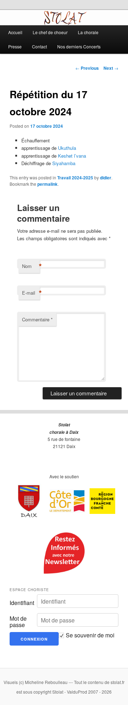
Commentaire (37, 319)
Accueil (15, 32)
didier (105, 177)
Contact (39, 46)
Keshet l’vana (72, 155)
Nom (31, 266)
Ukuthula (67, 147)
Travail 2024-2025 (75, 177)
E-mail (31, 293)
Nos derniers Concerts (79, 46)
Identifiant (22, 603)
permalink (47, 184)
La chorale (88, 32)
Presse (15, 46)
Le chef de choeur (50, 32)
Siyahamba (63, 163)
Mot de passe (18, 621)
